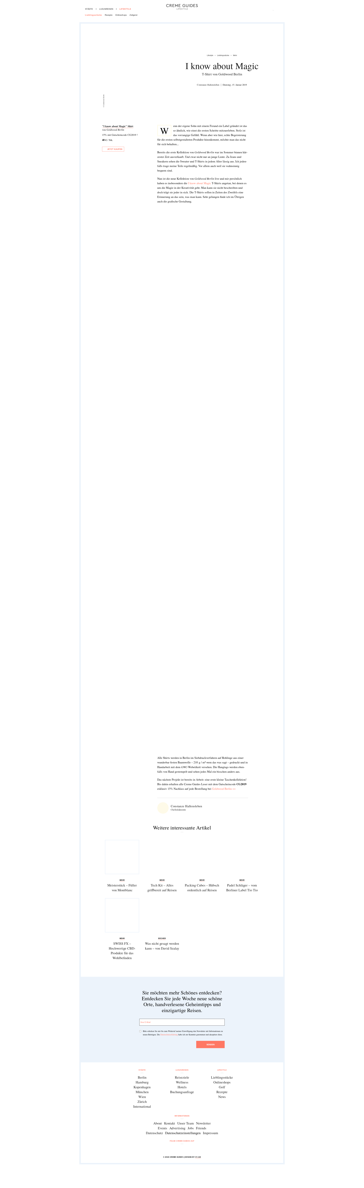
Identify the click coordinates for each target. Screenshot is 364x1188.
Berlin (142, 1077)
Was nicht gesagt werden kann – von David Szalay (162, 946)
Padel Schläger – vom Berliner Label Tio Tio (242, 887)
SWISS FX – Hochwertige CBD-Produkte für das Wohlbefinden (122, 950)
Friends (201, 1128)
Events (162, 1128)
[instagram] (178, 1148)
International (142, 1106)
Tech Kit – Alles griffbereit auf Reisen (162, 887)
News (222, 1096)
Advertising (177, 1128)
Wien (142, 1096)
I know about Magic (199, 183)
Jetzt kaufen (114, 149)
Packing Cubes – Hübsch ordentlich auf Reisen (202, 887)
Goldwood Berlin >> (224, 789)
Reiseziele (182, 1077)
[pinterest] (185, 1148)
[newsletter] (193, 1148)
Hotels (182, 1087)
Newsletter (203, 1123)
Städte (89, 9)
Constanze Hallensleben (208, 84)
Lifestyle (125, 9)
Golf (222, 1087)
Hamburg (142, 1082)
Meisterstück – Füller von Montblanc (122, 887)
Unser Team (185, 1123)
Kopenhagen (142, 1087)
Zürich (142, 1101)
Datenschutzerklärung (169, 1034)
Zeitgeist (133, 15)
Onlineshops (121, 15)
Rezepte (108, 15)
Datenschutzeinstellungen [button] (183, 1133)
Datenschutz (154, 1133)
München (142, 1092)
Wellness (182, 1082)
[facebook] (171, 1148)
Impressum (210, 1133)
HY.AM (198, 1157)
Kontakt (169, 1123)
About (157, 1123)
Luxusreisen (106, 9)
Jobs (191, 1128)
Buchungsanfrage (182, 1092)
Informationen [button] (182, 1116)
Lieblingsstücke (93, 15)
